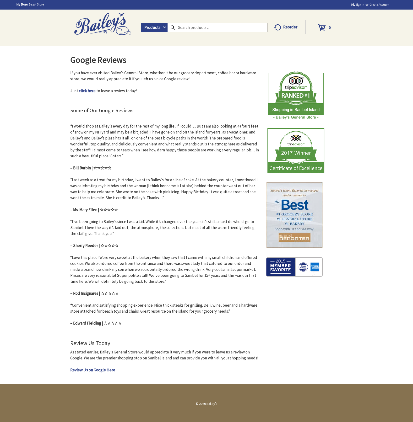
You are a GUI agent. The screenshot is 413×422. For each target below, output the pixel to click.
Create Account (379, 5)
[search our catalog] (173, 27)
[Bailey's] (102, 22)
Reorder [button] (290, 27)
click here (87, 90)
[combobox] (154, 27)
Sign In (360, 5)
